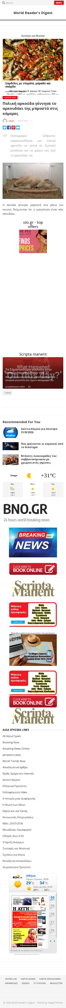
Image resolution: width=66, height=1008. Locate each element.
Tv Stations (39, 983)
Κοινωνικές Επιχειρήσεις (18, 817)
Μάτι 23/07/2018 (13, 823)
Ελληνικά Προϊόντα (14, 786)
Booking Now (11, 742)
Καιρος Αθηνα (28, 978)
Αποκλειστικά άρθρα (15, 767)
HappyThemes (55, 1002)
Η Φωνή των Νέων (14, 805)
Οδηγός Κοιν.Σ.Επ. (13, 836)
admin (11, 120)
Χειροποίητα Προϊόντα (16, 867)
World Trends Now (14, 761)
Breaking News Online (16, 748)
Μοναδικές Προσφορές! (17, 829)
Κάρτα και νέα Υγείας (15, 811)
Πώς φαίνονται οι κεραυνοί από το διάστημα (42, 445)
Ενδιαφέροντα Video (15, 792)
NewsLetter (56, 983)
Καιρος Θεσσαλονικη (50, 978)
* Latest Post (10, 97)
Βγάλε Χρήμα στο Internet (18, 773)
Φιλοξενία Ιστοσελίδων (17, 861)
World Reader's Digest (33, 12)
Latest (8, 392)
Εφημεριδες (11, 983)
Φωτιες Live (11, 978)
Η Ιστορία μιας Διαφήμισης (19, 798)
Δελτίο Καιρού (11, 780)
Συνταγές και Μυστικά (16, 848)
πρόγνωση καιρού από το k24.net (26, 954)
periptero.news (12, 755)
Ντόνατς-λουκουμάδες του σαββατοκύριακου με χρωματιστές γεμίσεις (39, 459)
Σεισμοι (25, 983)
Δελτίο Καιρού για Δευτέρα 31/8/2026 (39, 430)
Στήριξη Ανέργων (13, 842)
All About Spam (12, 736)
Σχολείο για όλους (14, 854)
